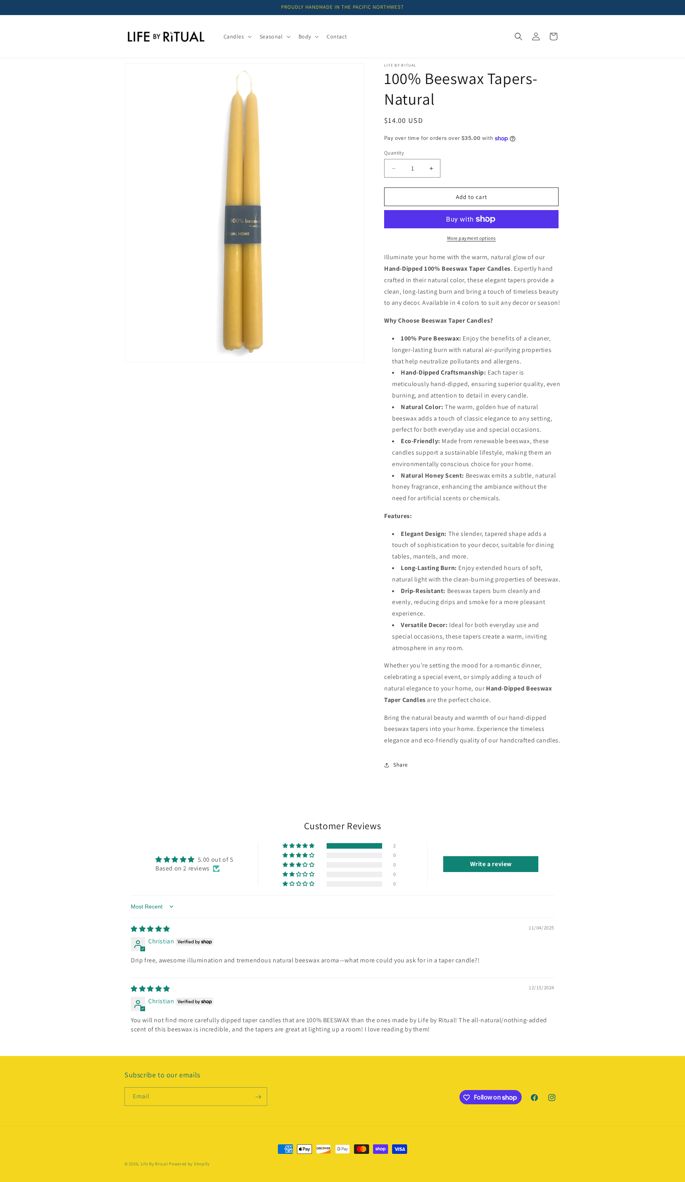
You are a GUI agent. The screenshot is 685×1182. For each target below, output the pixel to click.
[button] (237, 36)
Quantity (394, 152)
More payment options (471, 238)
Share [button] (400, 765)
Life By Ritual (154, 1164)
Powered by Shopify (189, 1164)
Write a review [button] (491, 864)
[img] (150, 929)
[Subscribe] (258, 1097)
